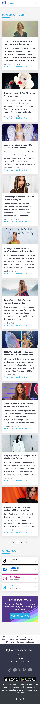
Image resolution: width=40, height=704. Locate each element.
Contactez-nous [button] (20, 616)
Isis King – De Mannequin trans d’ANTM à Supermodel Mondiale (19, 250)
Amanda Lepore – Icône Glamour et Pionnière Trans (20, 94)
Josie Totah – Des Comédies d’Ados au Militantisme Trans (17, 508)
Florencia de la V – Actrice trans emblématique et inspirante (18, 405)
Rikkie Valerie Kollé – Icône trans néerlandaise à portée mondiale (18, 353)
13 (26, 542)
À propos (20, 655)
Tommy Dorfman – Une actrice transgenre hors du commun (18, 43)
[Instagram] (25, 670)
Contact (20, 658)
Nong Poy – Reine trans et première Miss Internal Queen (20, 457)
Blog (12, 3)
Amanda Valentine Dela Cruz (16, 66)
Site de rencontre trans (20, 661)
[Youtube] (30, 670)
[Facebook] (10, 670)
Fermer (20, 699)
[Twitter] (20, 670)
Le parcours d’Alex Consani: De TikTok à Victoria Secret (18, 146)
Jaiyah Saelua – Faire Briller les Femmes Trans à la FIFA (17, 301)
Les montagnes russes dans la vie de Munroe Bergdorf (19, 198)
